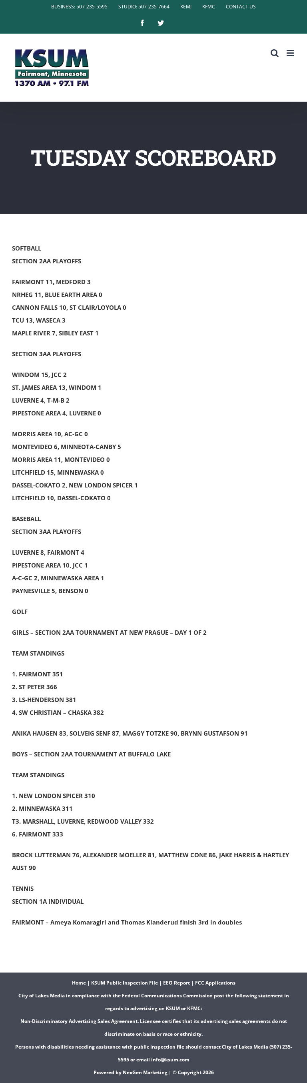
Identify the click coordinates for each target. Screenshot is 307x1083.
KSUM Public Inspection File (124, 982)
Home (79, 982)
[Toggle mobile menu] (291, 53)
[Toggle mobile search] (275, 53)
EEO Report (176, 982)
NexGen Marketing (145, 1072)
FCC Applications (215, 982)
